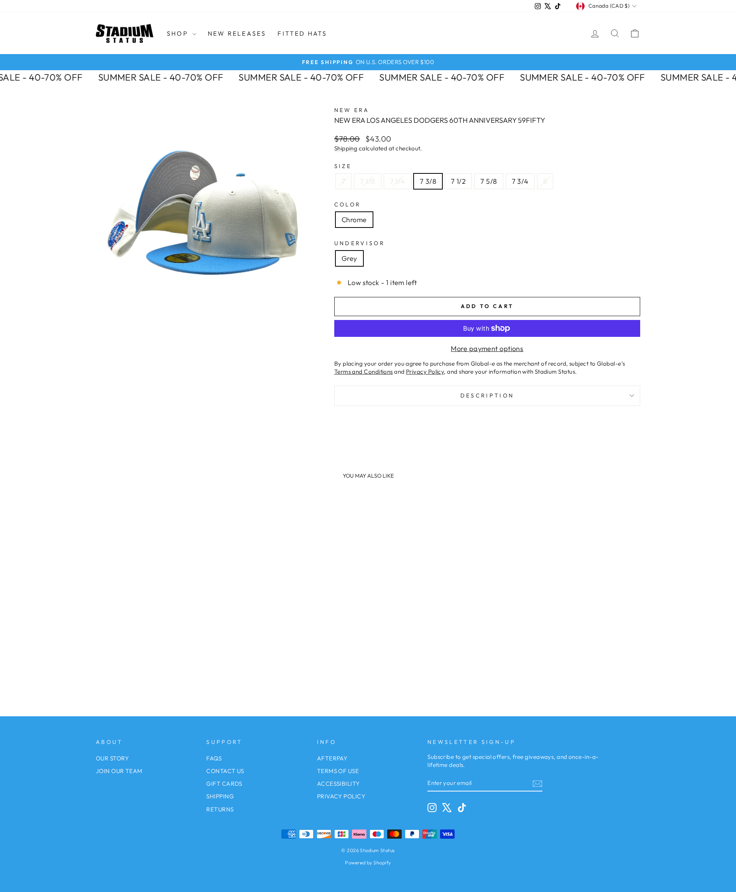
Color (347, 204)
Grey (349, 258)
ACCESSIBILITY (338, 783)
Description (487, 395)
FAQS (214, 758)
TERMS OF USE (338, 771)
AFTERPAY (332, 758)
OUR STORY (112, 758)
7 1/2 (458, 181)
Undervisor (359, 243)
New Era (351, 110)
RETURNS (219, 809)
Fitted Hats (302, 33)
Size (343, 166)
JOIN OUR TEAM (119, 771)
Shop (179, 33)
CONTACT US (225, 771)
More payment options (487, 348)
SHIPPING (220, 796)
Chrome (354, 219)
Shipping (346, 148)
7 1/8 (367, 181)
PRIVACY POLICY (341, 796)
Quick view (160, 618)
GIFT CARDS (224, 783)
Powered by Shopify (368, 862)
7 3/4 (520, 181)
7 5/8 (488, 181)
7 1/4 (397, 181)
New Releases (237, 33)
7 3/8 (428, 181)
